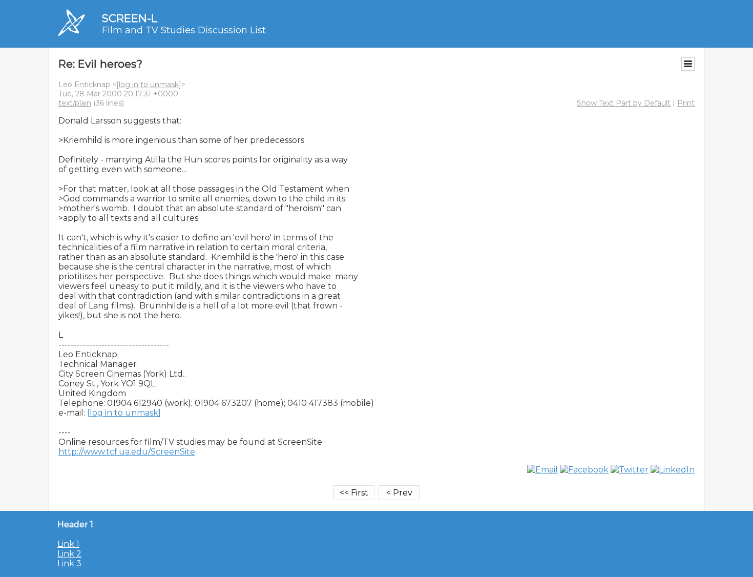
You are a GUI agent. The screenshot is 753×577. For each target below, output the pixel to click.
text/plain (74, 103)
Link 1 (68, 544)
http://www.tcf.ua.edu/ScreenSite (126, 452)
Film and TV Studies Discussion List (184, 30)
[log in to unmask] (148, 84)
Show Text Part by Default (624, 103)
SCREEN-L (129, 18)
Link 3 (69, 563)
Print (686, 103)
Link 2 (69, 554)
